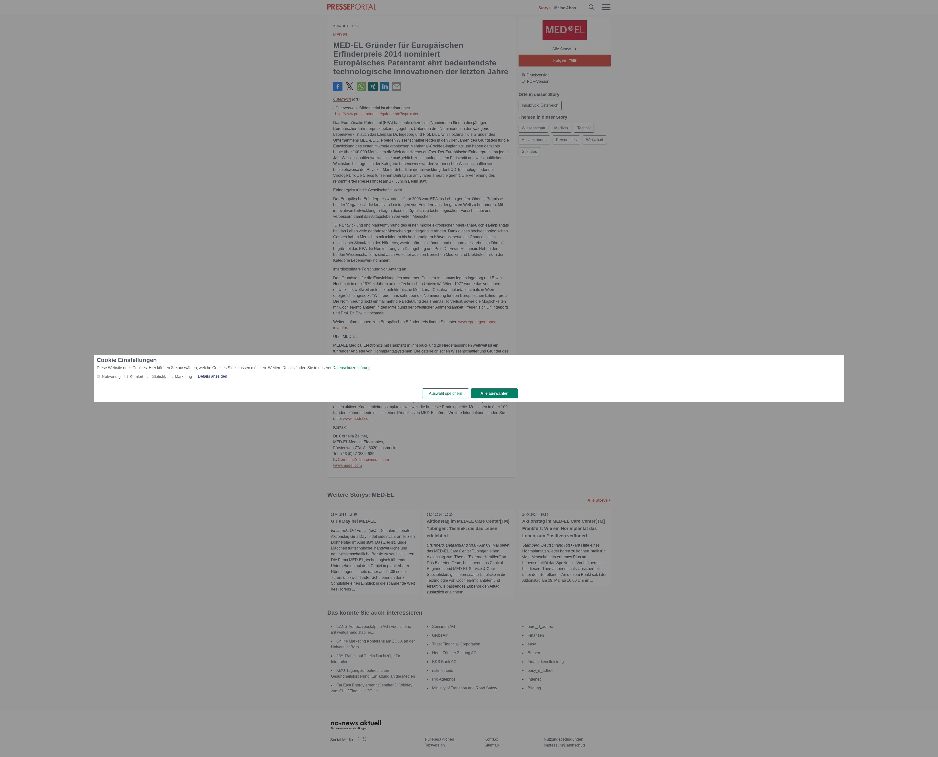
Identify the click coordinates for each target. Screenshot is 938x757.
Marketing (183, 376)
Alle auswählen (494, 393)
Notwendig (111, 376)
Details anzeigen (212, 376)
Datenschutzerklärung (351, 368)
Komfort (136, 376)
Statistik (159, 376)
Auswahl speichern (445, 393)
